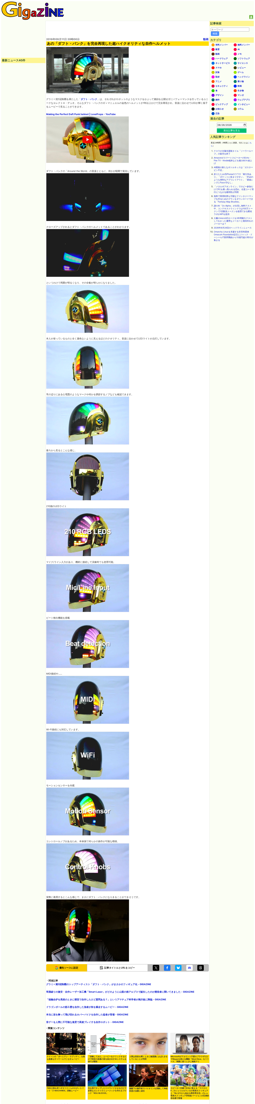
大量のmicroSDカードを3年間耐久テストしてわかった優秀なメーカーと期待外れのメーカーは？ (233, 221)
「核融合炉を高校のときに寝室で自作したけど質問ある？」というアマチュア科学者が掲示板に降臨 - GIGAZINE (106, 999)
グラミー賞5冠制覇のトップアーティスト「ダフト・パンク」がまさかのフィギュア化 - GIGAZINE (98, 984)
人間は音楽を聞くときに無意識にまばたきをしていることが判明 (148, 1057)
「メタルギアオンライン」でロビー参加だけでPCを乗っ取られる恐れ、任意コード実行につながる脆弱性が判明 (234, 189)
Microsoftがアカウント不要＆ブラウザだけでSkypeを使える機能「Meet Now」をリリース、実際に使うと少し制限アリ (190, 1059)
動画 (206, 39)
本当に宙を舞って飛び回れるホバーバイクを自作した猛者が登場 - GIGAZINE (87, 1014)
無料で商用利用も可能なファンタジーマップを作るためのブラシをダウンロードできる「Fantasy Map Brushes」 (233, 199)
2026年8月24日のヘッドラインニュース (233, 227)
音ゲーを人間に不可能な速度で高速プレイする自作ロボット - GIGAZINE (85, 1022)
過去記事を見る (231, 130)
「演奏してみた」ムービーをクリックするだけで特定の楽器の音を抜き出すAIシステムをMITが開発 (107, 1059)
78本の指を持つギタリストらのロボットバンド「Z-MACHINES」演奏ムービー (65, 1089)
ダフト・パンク (89, 99)
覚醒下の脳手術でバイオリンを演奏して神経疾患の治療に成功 (148, 1089)
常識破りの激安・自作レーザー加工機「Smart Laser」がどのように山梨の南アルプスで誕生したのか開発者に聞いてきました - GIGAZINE (120, 991)
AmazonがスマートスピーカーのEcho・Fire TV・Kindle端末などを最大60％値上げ (233, 160)
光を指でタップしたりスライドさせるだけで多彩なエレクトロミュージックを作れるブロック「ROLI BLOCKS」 (107, 1090)
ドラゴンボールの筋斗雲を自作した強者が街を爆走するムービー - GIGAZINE (87, 1006)
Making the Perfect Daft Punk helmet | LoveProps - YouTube (81, 114)
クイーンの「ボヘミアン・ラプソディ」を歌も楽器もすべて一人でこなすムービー (66, 1057)
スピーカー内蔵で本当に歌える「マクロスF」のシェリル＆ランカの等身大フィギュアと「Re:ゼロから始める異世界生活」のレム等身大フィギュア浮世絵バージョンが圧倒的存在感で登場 (190, 1093)
